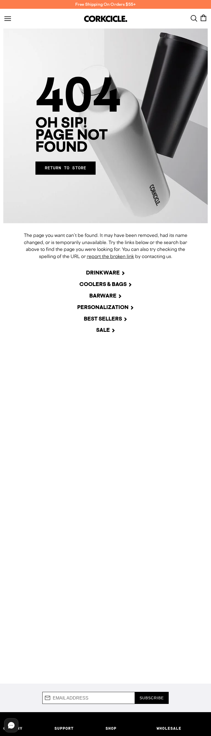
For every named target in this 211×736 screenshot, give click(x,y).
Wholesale (169, 729)
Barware (102, 295)
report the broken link (110, 256)
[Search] (194, 17)
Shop (111, 729)
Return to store (65, 168)
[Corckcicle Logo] (105, 19)
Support (64, 729)
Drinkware (103, 272)
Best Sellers (103, 318)
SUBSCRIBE (152, 698)
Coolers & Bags (103, 284)
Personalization (103, 307)
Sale (103, 330)
